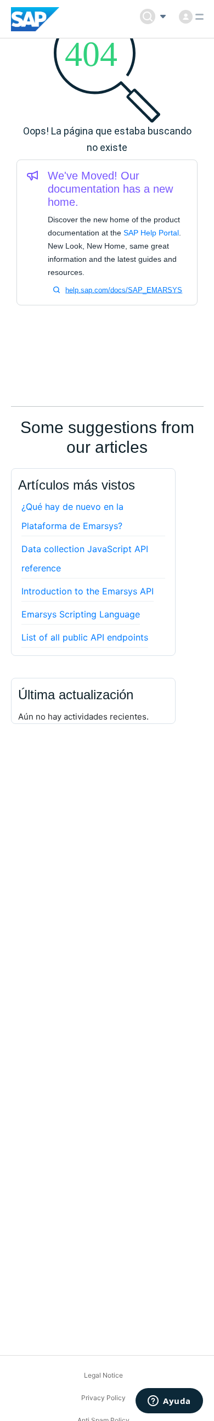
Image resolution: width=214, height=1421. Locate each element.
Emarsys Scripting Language (80, 614)
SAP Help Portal (151, 232)
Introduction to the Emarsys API (87, 591)
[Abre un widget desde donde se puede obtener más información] (169, 1402)
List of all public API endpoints (84, 637)
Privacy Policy (103, 1398)
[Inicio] (35, 19)
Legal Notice (103, 1375)
